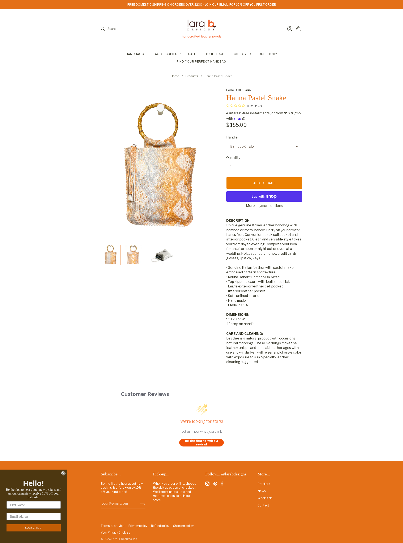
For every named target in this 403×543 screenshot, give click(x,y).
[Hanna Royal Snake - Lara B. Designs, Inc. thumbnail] (162, 254)
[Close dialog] (63, 473)
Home (175, 76)
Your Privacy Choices (115, 532)
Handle (232, 137)
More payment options (264, 206)
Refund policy (160, 525)
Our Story (268, 54)
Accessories (166, 54)
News (262, 491)
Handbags (135, 54)
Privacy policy (137, 525)
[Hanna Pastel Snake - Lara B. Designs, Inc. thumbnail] (110, 254)
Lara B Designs (238, 90)
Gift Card (242, 54)
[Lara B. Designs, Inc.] (201, 28)
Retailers (264, 484)
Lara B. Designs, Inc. (124, 538)
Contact (263, 505)
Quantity (233, 158)
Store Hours (215, 54)
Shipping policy (183, 525)
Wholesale (265, 498)
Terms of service (112, 525)
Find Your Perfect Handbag (201, 61)
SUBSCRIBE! (33, 527)
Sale (192, 54)
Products (191, 76)
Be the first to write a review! (201, 442)
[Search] (103, 29)
